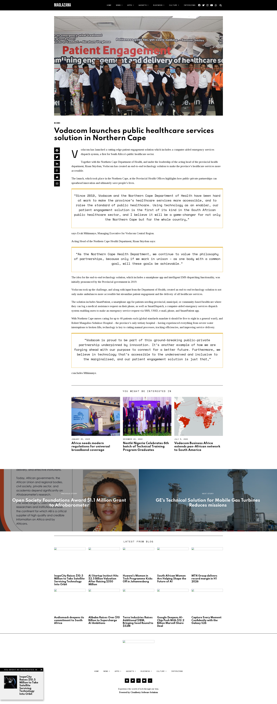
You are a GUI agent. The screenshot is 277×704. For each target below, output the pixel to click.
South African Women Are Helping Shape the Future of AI (171, 579)
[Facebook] (199, 5)
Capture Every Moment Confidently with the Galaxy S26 (206, 620)
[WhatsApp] (216, 5)
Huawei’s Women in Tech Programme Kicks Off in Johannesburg (137, 579)
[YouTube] (212, 5)
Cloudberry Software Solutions (144, 692)
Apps (129, 5)
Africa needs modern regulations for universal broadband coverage (90, 447)
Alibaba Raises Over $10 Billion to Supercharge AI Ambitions (104, 620)
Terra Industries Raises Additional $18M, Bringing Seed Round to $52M (138, 621)
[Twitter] (203, 5)
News (118, 5)
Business (157, 5)
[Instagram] (207, 5)
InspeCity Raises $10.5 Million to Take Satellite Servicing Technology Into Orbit (28, 685)
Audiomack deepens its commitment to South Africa (69, 620)
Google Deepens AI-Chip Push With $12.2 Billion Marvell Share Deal (170, 621)
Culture (173, 5)
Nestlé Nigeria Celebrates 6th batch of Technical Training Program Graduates (146, 447)
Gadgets (142, 5)
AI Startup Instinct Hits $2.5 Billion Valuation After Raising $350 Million (103, 580)
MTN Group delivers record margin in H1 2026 (204, 579)
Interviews (189, 5)
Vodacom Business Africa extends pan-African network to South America (197, 447)
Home (109, 5)
